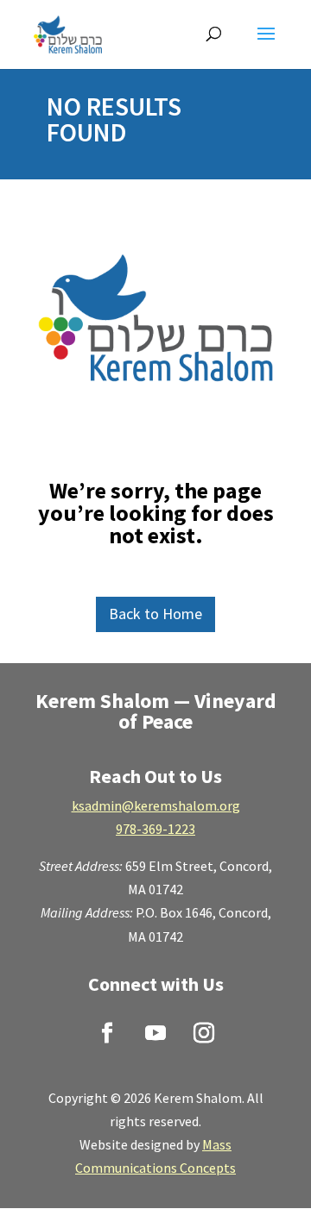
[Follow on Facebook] (107, 1033)
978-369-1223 (155, 828)
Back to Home (155, 613)
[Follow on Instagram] (204, 1033)
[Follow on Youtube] (155, 1033)
